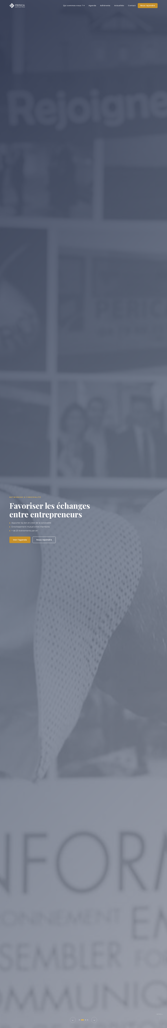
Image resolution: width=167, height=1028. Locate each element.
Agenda (92, 6)
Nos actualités (20, 548)
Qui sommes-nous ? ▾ (74, 6)
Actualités (119, 6)
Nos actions (44, 548)
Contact (132, 6)
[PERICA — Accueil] (17, 6)
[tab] (79, 1019)
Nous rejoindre (147, 6)
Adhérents (105, 6)
